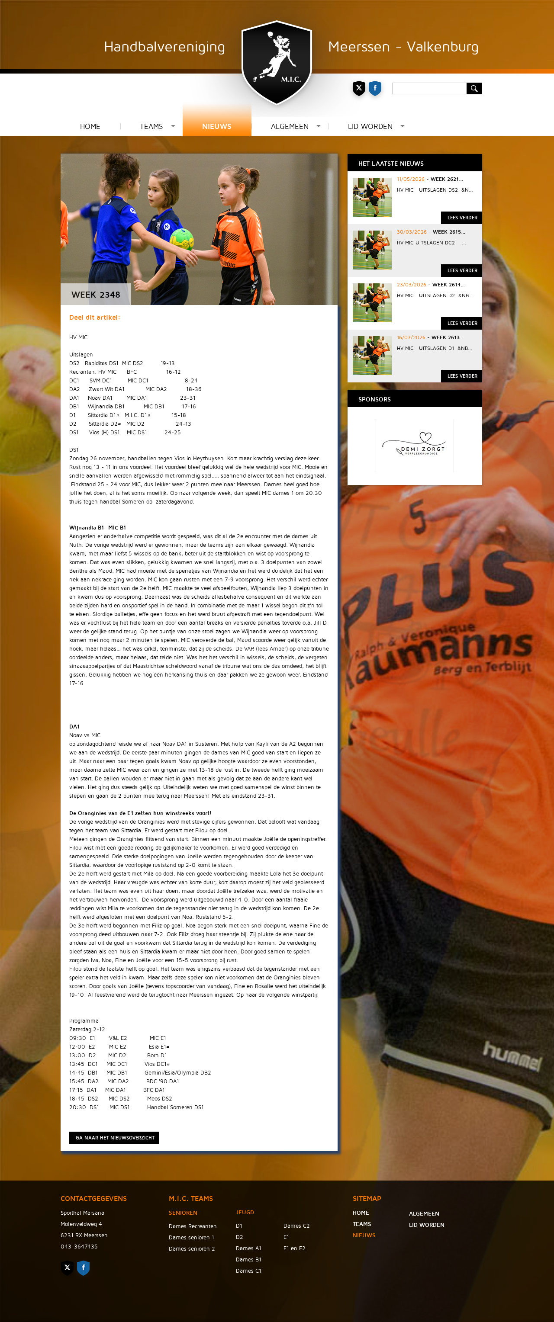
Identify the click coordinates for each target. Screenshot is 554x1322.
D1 (239, 1226)
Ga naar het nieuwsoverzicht (115, 1138)
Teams (151, 126)
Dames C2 (296, 1226)
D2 (239, 1237)
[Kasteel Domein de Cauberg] (415, 470)
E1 (286, 1237)
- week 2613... (444, 337)
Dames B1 (248, 1260)
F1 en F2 (294, 1248)
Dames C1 (248, 1271)
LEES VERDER (462, 218)
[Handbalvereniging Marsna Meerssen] (277, 58)
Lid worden (370, 126)
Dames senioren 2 (192, 1249)
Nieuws (217, 126)
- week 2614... (445, 285)
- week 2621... (444, 179)
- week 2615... (446, 232)
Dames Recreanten (193, 1226)
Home (90, 126)
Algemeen (290, 126)
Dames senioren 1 (191, 1238)
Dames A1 (248, 1248)
